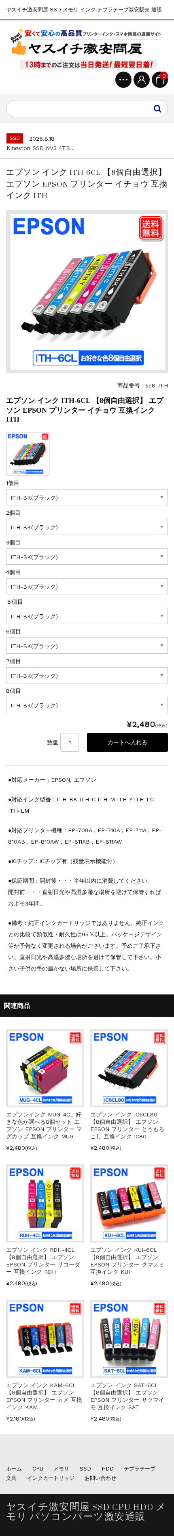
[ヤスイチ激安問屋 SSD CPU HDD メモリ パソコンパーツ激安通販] (87, 49)
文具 (11, 1478)
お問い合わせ (100, 1478)
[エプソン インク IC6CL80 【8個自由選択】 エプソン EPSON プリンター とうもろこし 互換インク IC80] (129, 1104)
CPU (37, 1469)
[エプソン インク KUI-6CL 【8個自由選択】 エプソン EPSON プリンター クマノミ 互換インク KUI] (129, 1239)
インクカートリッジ (50, 1478)
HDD (108, 1469)
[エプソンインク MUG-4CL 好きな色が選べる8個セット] (45, 1104)
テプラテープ (139, 1469)
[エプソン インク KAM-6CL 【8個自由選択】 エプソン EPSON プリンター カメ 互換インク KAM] (45, 1374)
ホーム (14, 1469)
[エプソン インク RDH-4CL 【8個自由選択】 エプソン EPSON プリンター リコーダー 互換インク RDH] (45, 1239)
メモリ (61, 1469)
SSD (85, 1469)
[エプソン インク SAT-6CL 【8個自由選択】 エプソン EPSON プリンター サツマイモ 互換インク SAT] (129, 1374)
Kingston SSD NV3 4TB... (40, 148)
